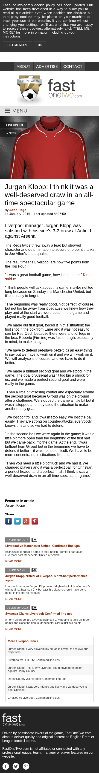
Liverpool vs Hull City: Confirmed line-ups (34, 660)
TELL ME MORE (17, 45)
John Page (17, 210)
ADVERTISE (47, 66)
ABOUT (24, 66)
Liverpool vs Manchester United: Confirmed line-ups (42, 546)
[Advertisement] (49, 487)
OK (40, 45)
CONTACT (73, 66)
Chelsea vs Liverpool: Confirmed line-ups (34, 697)
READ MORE (13, 561)
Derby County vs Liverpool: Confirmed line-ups (37, 679)
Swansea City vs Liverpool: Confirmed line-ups (38, 613)
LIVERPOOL (15, 125)
